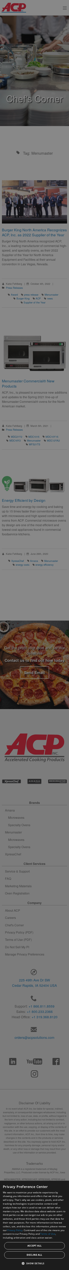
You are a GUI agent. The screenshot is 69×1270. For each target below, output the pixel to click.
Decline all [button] (34, 1254)
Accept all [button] (34, 1245)
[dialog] (34, 1225)
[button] (34, 1263)
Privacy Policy (14, 1230)
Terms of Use (47, 1233)
